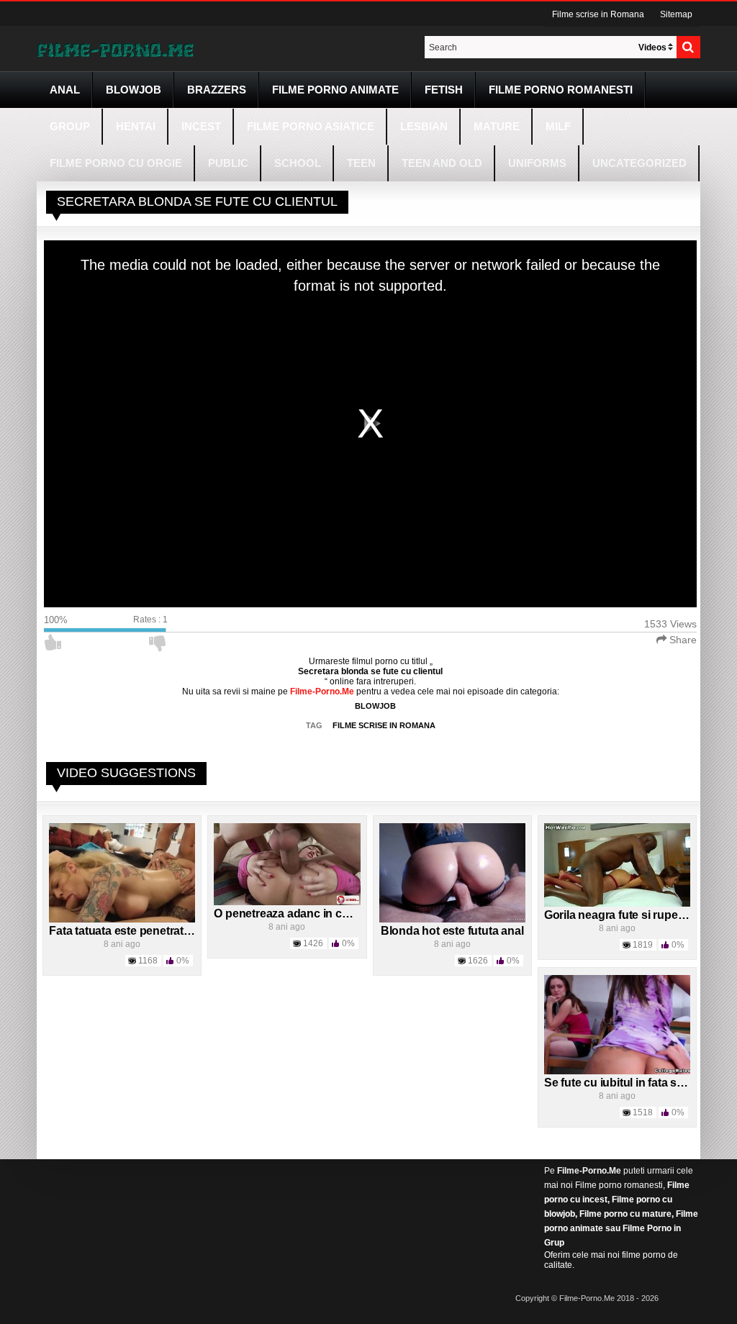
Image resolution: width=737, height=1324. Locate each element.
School (297, 163)
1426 (313, 943)
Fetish (444, 89)
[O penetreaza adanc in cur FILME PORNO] (287, 863)
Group (70, 126)
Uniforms (537, 163)
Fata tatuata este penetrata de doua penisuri (165, 931)
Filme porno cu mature (625, 1214)
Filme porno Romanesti (561, 89)
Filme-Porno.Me (589, 1171)
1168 (148, 961)
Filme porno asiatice (310, 126)
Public (228, 163)
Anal (65, 89)
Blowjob (133, 89)
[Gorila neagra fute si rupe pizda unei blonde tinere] (617, 864)
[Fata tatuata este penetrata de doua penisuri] (122, 872)
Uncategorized (639, 163)
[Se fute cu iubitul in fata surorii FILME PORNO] (617, 1024)
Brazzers (216, 89)
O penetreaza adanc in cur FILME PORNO (324, 913)
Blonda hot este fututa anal (452, 931)
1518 (643, 1112)
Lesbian (424, 126)
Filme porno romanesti (619, 1185)
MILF (558, 126)
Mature (497, 126)
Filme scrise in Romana (598, 14)
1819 (643, 945)
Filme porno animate (335, 89)
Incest (201, 126)
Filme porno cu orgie (116, 163)
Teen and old (442, 163)
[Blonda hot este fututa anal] (452, 872)
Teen (361, 163)
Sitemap (676, 14)
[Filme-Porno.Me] (115, 49)
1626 (478, 961)
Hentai (135, 126)
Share (681, 639)
